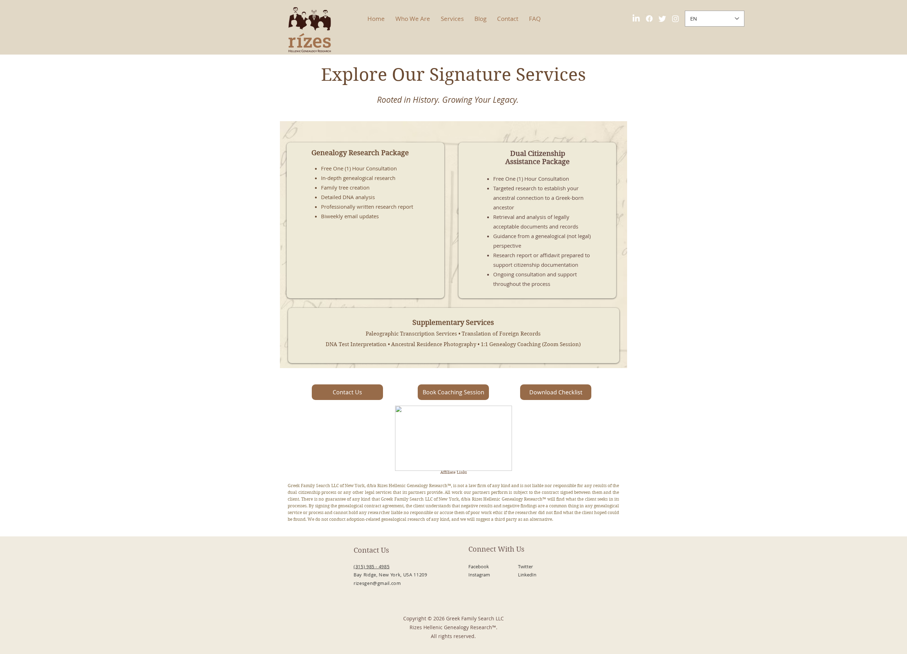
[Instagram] (675, 18)
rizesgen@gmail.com (377, 583)
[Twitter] (662, 18)
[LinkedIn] (636, 18)
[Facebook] (649, 18)
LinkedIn (527, 574)
